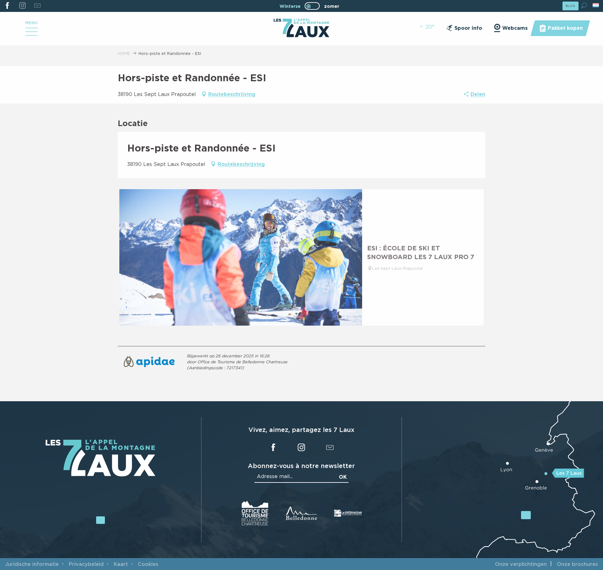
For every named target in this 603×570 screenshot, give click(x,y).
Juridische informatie (32, 564)
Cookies (148, 564)
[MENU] (31, 34)
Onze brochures (577, 564)
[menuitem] (301, 29)
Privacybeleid (86, 564)
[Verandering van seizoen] (314, 6)
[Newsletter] (37, 6)
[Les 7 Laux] (100, 475)
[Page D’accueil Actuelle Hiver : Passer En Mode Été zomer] (312, 6)
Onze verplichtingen (521, 564)
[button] (584, 5)
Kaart (121, 564)
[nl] (596, 5)
